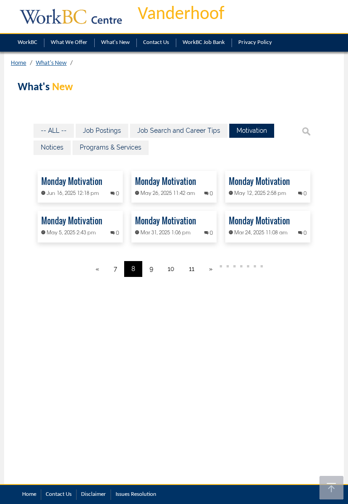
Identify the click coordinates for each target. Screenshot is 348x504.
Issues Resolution (136, 494)
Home (18, 63)
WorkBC (27, 42)
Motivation (252, 130)
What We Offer (69, 42)
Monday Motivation (71, 181)
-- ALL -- (54, 130)
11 (191, 268)
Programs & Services (110, 147)
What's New (115, 42)
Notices (52, 147)
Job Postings (102, 130)
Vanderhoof (181, 14)
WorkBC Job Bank (204, 42)
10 (171, 268)
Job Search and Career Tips (178, 130)
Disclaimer (93, 494)
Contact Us (156, 42)
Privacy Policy (255, 42)
